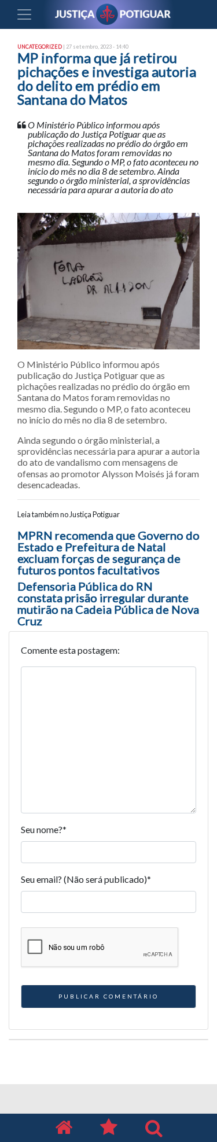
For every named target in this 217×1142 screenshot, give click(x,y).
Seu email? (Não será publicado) (86, 879)
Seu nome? (44, 829)
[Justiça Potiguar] (63, 1127)
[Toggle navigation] (24, 14)
